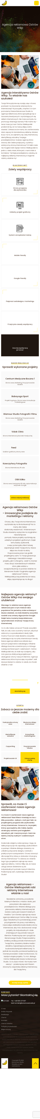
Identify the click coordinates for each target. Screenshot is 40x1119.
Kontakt (4, 1020)
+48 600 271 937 (20, 1001)
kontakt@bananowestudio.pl (25, 1003)
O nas (3, 1009)
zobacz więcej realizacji (20, 498)
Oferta (3, 1017)
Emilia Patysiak (6, 1012)
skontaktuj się (20, 691)
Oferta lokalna (6, 1023)
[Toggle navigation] (36, 3)
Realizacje (5, 1015)
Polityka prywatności (9, 1026)
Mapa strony (6, 1029)
